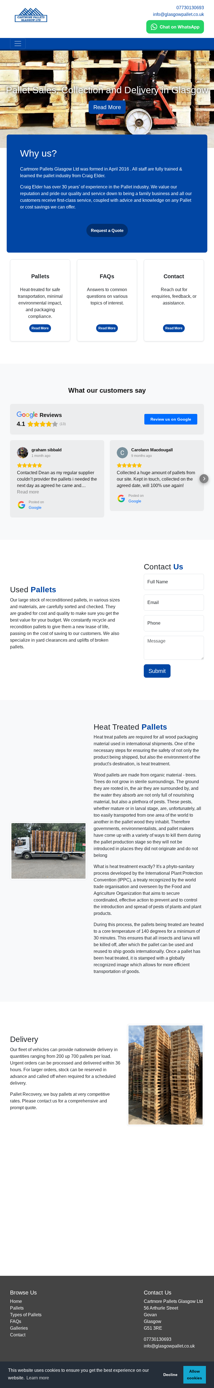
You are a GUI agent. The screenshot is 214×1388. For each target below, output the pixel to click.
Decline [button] (170, 1374)
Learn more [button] (37, 1377)
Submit (157, 671)
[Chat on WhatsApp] (175, 26)
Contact (17, 1334)
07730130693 (190, 7)
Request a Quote (107, 230)
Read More (107, 107)
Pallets (17, 1308)
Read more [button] (28, 492)
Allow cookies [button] (194, 1374)
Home (16, 1301)
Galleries (19, 1328)
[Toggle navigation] (18, 43)
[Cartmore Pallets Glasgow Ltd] (57, 14)
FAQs (15, 1321)
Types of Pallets (26, 1314)
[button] (10, 478)
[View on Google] (22, 452)
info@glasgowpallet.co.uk (178, 14)
